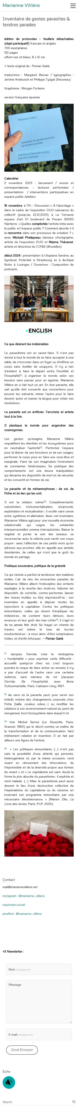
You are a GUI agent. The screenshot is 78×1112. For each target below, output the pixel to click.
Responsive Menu (72, 5)
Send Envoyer (22, 1050)
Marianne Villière (21, 5)
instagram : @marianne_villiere (24, 896)
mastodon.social (14, 904)
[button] (39, 138)
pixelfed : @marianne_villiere (22, 913)
